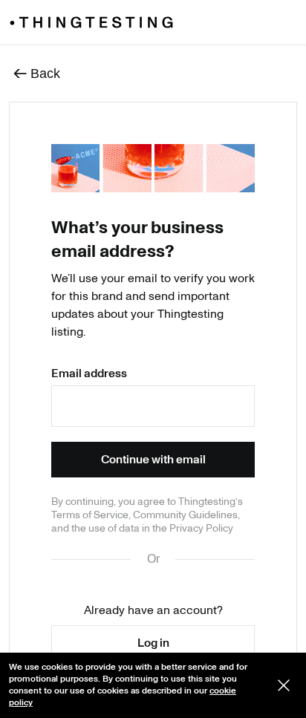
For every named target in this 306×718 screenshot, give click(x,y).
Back (36, 72)
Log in (153, 643)
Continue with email (153, 459)
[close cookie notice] (283, 685)
